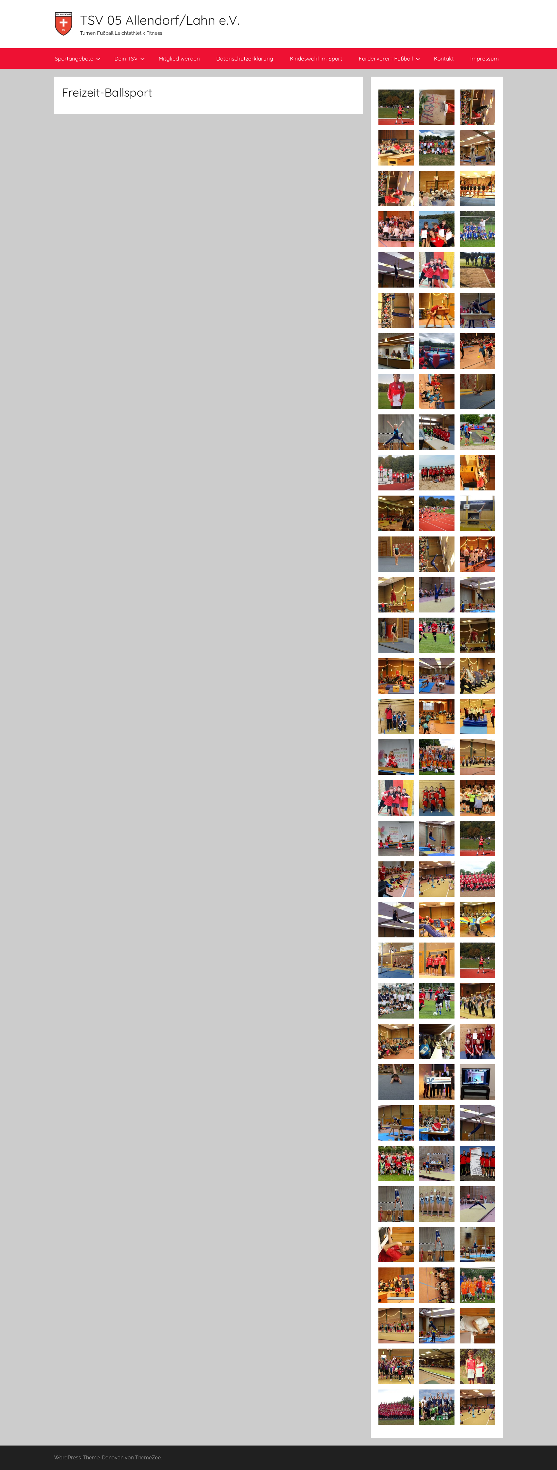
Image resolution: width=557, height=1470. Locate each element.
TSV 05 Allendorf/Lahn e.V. (159, 20)
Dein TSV (126, 58)
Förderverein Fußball (386, 58)
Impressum (484, 58)
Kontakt (444, 58)
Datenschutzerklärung (244, 58)
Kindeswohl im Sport (316, 58)
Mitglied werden (179, 58)
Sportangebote (74, 58)
